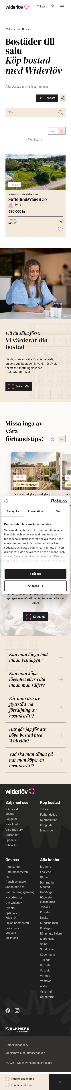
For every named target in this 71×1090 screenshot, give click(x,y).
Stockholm (12, 835)
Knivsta (45, 912)
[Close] (60, 1082)
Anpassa (33, 585)
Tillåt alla (35, 573)
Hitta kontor (13, 866)
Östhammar (47, 997)
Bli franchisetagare (15, 879)
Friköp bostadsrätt (17, 923)
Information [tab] (35, 511)
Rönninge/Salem (51, 933)
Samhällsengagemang (20, 892)
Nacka (44, 917)
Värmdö (45, 975)
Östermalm (47, 991)
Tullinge (45, 960)
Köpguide (39, 616)
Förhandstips (48, 814)
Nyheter (10, 908)
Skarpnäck (47, 939)
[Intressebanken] (52, 6)
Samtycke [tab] (13, 511)
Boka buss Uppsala (12, 930)
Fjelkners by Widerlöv (13, 915)
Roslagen (46, 928)
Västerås (11, 845)
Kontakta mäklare (21, 1085)
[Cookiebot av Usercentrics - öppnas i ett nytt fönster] (51, 501)
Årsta (43, 986)
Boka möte (22, 386)
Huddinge (46, 892)
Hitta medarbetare (17, 872)
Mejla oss (11, 938)
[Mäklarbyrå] (17, 1030)
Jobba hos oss (14, 887)
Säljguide (11, 819)
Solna (44, 944)
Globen (44, 877)
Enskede (45, 872)
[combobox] (47, 98)
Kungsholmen (49, 923)
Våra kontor (12, 824)
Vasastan (46, 970)
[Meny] (62, 6)
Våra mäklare (14, 829)
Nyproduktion (48, 820)
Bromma (45, 866)
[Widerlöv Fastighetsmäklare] (17, 6)
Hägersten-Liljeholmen (47, 900)
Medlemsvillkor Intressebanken (25, 1053)
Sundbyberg (48, 949)
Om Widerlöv (13, 902)
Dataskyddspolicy (16, 1045)
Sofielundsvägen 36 (27, 199)
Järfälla (45, 907)
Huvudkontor (13, 897)
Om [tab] (58, 511)
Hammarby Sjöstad (47, 885)
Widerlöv (10, 29)
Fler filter (33, 139)
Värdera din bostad (12, 811)
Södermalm (47, 954)
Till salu (42, 6)
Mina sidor (47, 830)
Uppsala (10, 840)
